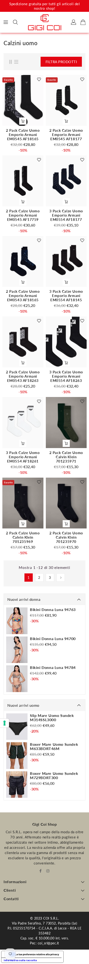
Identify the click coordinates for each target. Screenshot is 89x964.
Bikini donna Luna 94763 (53, 609)
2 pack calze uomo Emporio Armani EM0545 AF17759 (23, 215)
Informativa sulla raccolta (20, 960)
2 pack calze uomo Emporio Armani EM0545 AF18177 (66, 134)
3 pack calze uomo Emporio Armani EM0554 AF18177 (66, 215)
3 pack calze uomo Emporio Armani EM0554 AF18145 (66, 295)
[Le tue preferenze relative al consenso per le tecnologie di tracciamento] (4, 723)
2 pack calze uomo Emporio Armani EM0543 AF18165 (23, 295)
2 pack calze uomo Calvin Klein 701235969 (23, 537)
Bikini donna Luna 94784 (53, 667)
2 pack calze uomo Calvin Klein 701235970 (66, 537)
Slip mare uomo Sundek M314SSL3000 (52, 717)
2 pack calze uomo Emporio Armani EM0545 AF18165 (23, 134)
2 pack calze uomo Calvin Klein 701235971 (66, 456)
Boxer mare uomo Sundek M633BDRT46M (54, 746)
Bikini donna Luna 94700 (53, 639)
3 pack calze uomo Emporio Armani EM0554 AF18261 (23, 456)
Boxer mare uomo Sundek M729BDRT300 (54, 775)
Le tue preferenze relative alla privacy (37, 954)
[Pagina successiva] (60, 577)
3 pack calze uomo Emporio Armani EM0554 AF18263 (66, 376)
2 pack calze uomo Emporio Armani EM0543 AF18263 (23, 376)
